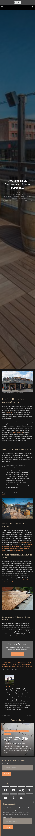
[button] (2, 7)
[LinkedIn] (29, 790)
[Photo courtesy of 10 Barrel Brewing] (17, 381)
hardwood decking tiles (25, 542)
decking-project (26, 662)
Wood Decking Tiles (26, 177)
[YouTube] (5, 798)
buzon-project (18, 662)
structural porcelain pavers (15, 548)
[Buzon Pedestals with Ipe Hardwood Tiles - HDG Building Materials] (17, 598)
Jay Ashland (21, 745)
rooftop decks (17, 177)
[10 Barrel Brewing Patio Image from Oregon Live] (17, 508)
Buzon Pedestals (8, 177)
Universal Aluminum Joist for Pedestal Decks (15, 742)
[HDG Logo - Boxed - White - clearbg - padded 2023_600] (17, 2)
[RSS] (21, 798)
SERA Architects (6, 495)
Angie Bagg (23, 198)
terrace (30, 666)
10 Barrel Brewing (17, 432)
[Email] (13, 790)
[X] (21, 790)
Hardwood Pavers (7, 664)
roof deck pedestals (13, 666)
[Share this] (4, 670)
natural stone (11, 546)
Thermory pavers (21, 546)
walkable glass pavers (16, 551)
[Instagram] (13, 798)
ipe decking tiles (17, 664)
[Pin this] (16, 670)
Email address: (6, 764)
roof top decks (23, 666)
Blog (18, 192)
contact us (17, 636)
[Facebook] (5, 790)
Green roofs (9, 412)
